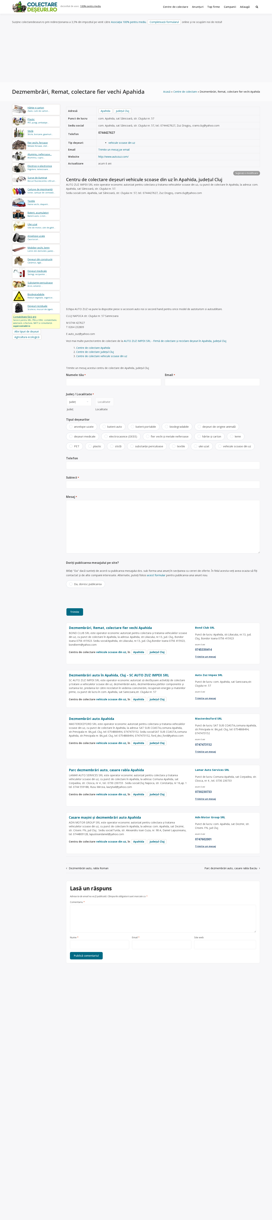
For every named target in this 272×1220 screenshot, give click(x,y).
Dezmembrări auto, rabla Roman (88, 868)
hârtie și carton (211, 436)
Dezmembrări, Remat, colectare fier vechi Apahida (110, 627)
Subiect (72, 477)
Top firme (213, 7)
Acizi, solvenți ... (40, 284)
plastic (97, 446)
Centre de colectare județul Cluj (95, 352)
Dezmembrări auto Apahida (91, 718)
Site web (199, 937)
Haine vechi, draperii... (38, 202)
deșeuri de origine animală (219, 426)
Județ (70, 409)
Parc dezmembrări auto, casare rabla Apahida (106, 770)
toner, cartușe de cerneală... (41, 191)
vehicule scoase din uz (121, 142)
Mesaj (71, 497)
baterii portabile (146, 426)
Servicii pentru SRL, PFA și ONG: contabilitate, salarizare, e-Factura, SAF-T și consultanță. (35, 321)
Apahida (105, 111)
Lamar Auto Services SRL (212, 770)
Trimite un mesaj (205, 656)
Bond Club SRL (205, 627)
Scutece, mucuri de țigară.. (41, 307)
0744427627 (106, 133)
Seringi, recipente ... (37, 272)
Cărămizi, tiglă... (40, 261)
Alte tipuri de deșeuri (26, 331)
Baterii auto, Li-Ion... (38, 214)
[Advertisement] (136, 53)
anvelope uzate (84, 426)
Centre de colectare (175, 7)
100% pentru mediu (90, 6)
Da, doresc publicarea (88, 584)
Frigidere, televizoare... (40, 167)
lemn (238, 436)
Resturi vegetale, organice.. (40, 296)
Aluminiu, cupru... (40, 156)
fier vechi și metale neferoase (170, 436)
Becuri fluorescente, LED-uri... (42, 179)
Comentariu (77, 902)
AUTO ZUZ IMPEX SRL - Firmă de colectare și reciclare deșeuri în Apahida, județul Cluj (175, 341)
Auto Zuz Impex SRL (209, 675)
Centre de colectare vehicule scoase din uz (101, 356)
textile (181, 446)
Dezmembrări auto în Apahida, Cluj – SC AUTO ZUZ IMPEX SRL (119, 675)
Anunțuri (198, 7)
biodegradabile (179, 426)
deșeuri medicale (84, 436)
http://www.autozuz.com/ (113, 156)
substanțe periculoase (149, 446)
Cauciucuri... (36, 237)
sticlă (118, 446)
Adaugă (245, 7)
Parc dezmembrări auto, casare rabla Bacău (230, 868)
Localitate (101, 409)
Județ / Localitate (80, 394)
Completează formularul (164, 22)
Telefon (72, 458)
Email (170, 375)
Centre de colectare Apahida (93, 347)
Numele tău (76, 375)
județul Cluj (122, 111)
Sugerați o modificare (246, 173)
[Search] (257, 7)
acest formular (156, 575)
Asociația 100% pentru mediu (128, 22)
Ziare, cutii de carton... (39, 109)
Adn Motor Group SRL (210, 817)
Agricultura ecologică (26, 337)
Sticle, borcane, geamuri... (40, 132)
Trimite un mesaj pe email (114, 149)
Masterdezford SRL (208, 718)
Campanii (230, 7)
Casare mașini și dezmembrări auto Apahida (105, 817)
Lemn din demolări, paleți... (41, 249)
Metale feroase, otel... (38, 144)
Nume (74, 937)
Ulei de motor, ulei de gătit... (42, 226)
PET (76, 446)
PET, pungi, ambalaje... (38, 121)
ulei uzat (204, 446)
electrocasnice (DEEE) (123, 436)
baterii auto (114, 426)
